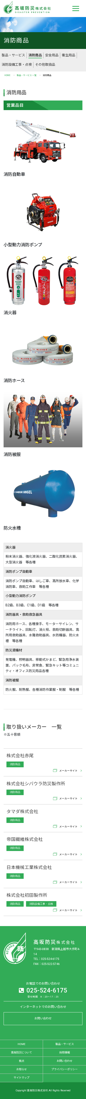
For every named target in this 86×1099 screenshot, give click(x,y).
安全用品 (52, 55)
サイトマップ (21, 1077)
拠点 (21, 1061)
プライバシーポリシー (64, 1069)
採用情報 (64, 1052)
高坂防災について (21, 1052)
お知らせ (21, 1069)
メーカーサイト (68, 770)
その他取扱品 (45, 64)
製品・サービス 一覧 (27, 75)
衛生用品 (68, 55)
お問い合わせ (43, 1018)
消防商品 (35, 55)
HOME (7, 75)
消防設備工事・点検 (17, 64)
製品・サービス (13, 55)
